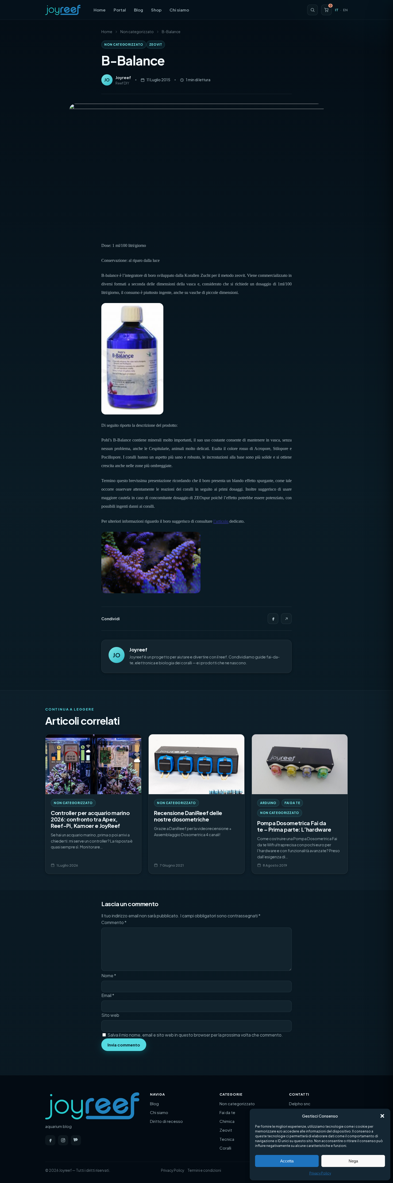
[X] (286, 618)
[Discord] (76, 1140)
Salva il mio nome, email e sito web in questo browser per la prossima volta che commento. (195, 1035)
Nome (108, 975)
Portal (120, 9)
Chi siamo (179, 9)
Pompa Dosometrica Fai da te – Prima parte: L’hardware (294, 826)
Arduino (268, 803)
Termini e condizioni (204, 1170)
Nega (353, 1161)
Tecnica (226, 1139)
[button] (382, 1116)
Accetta (287, 1161)
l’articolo (220, 521)
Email (107, 995)
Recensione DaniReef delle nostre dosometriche (188, 816)
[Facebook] (273, 618)
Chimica (226, 1121)
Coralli (225, 1147)
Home (100, 9)
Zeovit (155, 44)
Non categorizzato (137, 31)
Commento (113, 922)
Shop (156, 9)
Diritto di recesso (166, 1121)
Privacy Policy (320, 1173)
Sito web (110, 1015)
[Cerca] (312, 10)
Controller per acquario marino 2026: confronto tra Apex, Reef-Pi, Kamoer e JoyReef (90, 819)
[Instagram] (63, 1140)
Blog (138, 9)
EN (345, 10)
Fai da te (292, 803)
